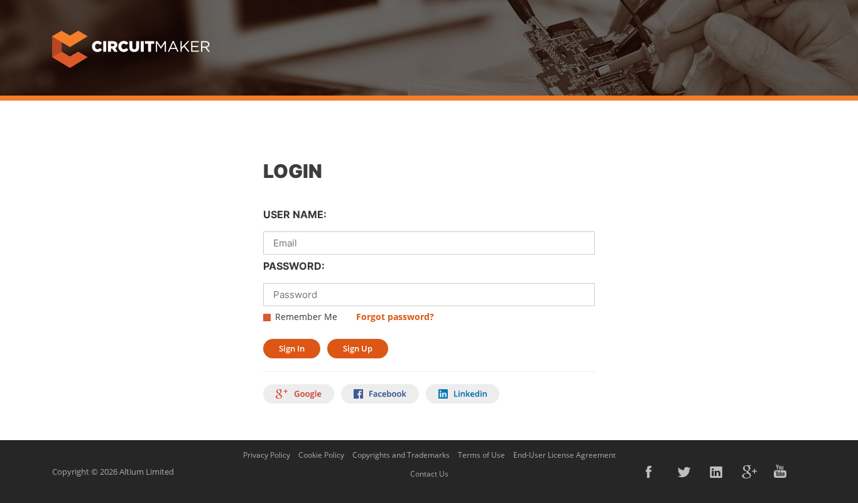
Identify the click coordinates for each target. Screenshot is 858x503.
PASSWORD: (294, 266)
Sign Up (357, 348)
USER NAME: (295, 214)
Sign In (292, 348)
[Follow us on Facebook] (653, 471)
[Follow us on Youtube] (781, 471)
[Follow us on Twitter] (685, 471)
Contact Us (429, 473)
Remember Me (306, 317)
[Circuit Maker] (131, 48)
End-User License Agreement (564, 455)
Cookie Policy (321, 455)
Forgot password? (395, 317)
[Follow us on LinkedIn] (717, 471)
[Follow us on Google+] (749, 471)
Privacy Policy (266, 455)
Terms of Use (481, 455)
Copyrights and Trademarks (401, 455)
